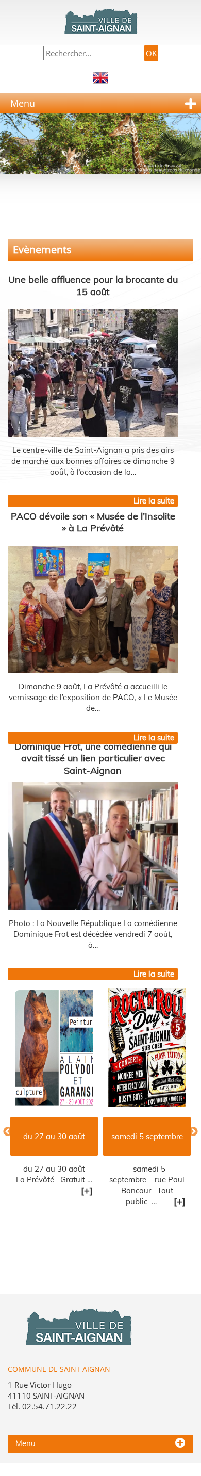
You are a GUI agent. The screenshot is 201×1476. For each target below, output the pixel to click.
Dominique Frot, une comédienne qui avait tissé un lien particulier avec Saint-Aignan (93, 758)
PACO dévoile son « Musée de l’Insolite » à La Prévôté (93, 522)
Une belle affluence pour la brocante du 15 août (93, 285)
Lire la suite (153, 501)
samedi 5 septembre (92, 1136)
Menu (22, 103)
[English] (100, 77)
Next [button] (193, 1132)
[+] (32, 1190)
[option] (92, 1106)
